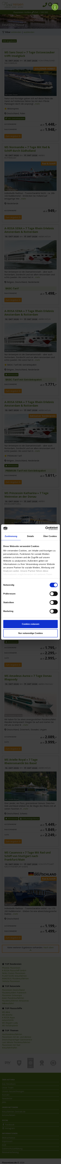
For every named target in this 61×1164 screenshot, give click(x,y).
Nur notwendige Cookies (30, 633)
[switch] (54, 593)
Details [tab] (30, 536)
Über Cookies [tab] (50, 536)
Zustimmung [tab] (11, 536)
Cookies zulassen (30, 624)
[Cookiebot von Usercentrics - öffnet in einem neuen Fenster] (45, 528)
